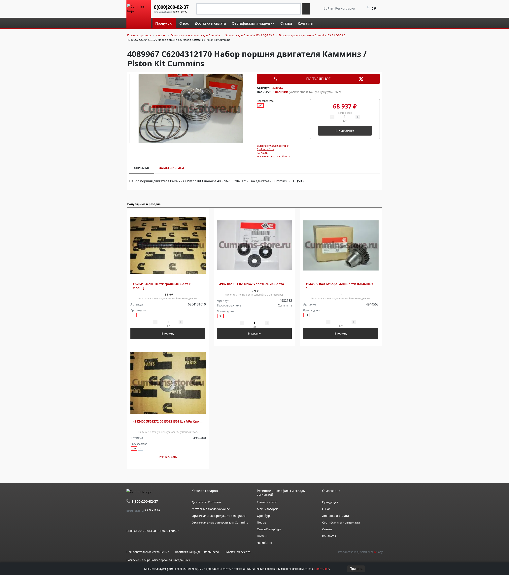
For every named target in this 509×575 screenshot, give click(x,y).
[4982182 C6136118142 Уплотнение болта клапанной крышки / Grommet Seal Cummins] (254, 245)
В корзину (344, 131)
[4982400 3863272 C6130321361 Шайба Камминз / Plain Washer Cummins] (168, 383)
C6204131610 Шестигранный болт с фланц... (161, 286)
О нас (326, 509)
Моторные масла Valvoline (211, 509)
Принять (356, 568)
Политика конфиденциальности (197, 552)
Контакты (262, 153)
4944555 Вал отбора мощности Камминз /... (339, 286)
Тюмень (262, 536)
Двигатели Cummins (206, 502)
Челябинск (265, 543)
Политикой (321, 569)
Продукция (330, 502)
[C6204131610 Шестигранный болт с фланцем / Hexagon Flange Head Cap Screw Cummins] (168, 245)
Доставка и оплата (335, 516)
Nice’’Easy (375, 552)
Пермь (261, 522)
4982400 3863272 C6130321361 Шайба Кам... (168, 421)
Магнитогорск (267, 509)
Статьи (327, 529)
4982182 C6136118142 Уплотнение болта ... (253, 284)
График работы (265, 149)
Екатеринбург (267, 502)
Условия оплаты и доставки (273, 145)
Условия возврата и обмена (273, 156)
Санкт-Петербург (269, 529)
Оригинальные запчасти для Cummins (220, 522)
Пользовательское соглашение (147, 552)
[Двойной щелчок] (129, 521)
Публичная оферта (238, 552)
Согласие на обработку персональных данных (158, 560)
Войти (328, 8)
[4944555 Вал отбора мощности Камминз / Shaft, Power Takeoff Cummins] (341, 245)
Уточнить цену (167, 456)
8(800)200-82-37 (171, 7)
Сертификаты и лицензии (341, 522)
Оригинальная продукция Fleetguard (219, 516)
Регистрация (345, 8)
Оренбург (264, 516)
